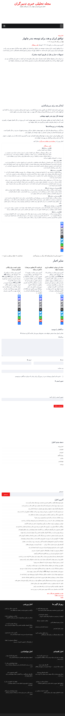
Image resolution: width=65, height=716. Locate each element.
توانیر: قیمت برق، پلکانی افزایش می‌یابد (13, 268)
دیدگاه (61, 337)
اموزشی (61, 452)
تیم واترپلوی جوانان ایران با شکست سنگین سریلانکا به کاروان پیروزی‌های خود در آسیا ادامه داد (41, 574)
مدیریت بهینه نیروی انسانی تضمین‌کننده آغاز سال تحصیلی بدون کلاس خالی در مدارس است (42, 505)
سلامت (61, 458)
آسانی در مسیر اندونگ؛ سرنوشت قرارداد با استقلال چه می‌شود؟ (48, 562)
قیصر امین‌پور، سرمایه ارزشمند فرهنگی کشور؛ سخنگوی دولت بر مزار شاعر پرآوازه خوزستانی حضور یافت (39, 580)
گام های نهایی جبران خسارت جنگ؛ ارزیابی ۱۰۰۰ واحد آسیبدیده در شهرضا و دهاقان (44, 544)
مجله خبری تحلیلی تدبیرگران (47, 141)
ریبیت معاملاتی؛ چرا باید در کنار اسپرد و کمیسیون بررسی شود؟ (48, 517)
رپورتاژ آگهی (60, 455)
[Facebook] (32, 223)
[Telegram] (32, 242)
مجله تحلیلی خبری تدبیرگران (32, 3)
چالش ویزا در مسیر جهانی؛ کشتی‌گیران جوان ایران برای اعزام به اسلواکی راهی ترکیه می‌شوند (41, 559)
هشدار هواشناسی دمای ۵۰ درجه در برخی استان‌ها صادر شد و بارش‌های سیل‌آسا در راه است (42, 520)
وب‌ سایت (60, 368)
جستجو (61, 491)
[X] (32, 237)
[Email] (32, 228)
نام (61, 360)
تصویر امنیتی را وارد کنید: (56, 397)
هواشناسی (60, 461)
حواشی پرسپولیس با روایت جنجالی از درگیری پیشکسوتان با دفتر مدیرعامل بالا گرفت (43, 523)
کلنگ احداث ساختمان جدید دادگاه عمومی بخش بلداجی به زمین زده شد (47, 589)
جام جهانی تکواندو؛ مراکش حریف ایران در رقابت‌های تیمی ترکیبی (48, 586)
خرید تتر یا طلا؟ (59, 595)
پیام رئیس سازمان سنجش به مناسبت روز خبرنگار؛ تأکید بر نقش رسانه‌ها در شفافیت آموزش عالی (41, 535)
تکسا (62, 597)
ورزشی (61, 464)
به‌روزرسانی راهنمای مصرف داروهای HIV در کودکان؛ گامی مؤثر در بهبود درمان (45, 571)
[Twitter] (32, 239)
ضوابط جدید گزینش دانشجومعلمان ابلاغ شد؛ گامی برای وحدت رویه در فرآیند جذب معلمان (42, 541)
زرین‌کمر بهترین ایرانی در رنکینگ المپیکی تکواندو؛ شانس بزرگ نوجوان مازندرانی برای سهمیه (42, 532)
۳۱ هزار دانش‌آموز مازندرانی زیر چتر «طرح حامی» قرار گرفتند (48, 553)
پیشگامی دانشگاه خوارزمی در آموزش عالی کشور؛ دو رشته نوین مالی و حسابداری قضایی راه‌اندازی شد (39, 526)
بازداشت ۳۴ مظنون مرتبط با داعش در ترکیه (33, 268)
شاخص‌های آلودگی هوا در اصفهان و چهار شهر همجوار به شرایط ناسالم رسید (45, 508)
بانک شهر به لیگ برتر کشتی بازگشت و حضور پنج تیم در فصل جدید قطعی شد (45, 514)
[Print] (32, 234)
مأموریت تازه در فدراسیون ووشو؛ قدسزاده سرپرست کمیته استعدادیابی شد (46, 547)
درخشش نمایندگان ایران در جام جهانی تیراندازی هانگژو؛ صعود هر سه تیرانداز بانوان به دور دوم (41, 568)
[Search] (4, 26)
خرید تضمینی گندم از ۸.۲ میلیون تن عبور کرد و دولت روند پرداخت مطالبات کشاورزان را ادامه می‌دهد (40, 511)
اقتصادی (61, 449)
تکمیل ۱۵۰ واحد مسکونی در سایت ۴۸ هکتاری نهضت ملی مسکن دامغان (47, 583)
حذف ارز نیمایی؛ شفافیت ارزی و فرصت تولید (54, 268)
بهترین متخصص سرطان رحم (55, 593)
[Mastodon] (32, 226)
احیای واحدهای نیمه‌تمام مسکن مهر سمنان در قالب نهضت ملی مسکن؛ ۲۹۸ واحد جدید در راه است (41, 556)
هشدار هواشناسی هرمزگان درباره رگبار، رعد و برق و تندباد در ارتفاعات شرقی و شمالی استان (18, 692)
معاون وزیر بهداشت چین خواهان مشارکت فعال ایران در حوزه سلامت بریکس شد (44, 565)
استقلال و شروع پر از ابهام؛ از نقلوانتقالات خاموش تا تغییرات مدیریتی (47, 550)
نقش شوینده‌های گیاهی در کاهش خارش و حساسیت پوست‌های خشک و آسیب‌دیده (44, 502)
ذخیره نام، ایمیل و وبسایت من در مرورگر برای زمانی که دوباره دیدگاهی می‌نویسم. (38, 376)
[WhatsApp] (32, 245)
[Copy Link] (32, 231)
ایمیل (29, 360)
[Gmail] (32, 247)
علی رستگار (59, 41)
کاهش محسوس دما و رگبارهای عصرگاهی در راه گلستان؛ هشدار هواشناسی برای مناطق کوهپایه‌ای (41, 529)
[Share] (32, 250)
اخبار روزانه (60, 35)
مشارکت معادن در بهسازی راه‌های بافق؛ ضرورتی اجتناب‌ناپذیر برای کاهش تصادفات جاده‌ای (42, 577)
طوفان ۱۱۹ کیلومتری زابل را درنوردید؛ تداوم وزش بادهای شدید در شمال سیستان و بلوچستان (42, 538)
